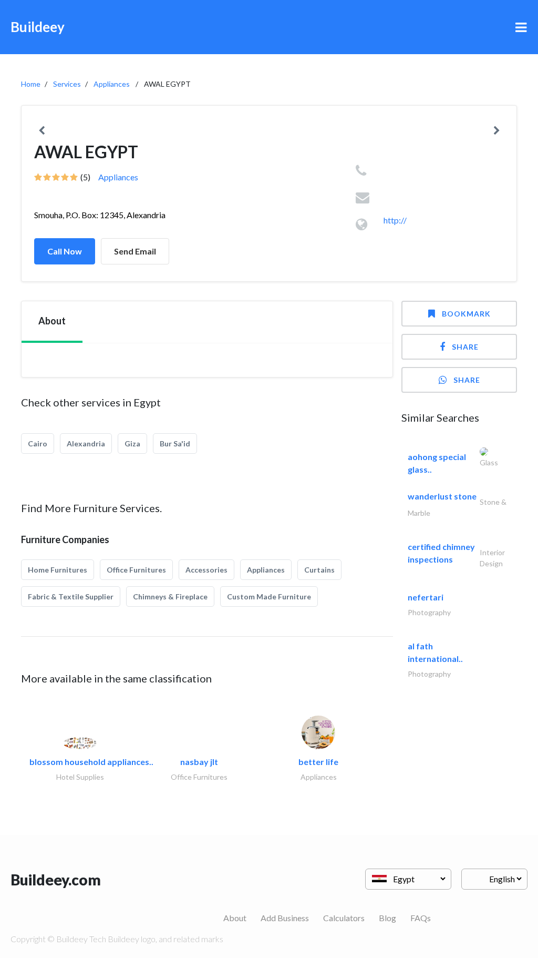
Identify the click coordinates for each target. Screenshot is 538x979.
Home (30, 83)
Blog (387, 918)
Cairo (37, 443)
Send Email (135, 251)
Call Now (64, 251)
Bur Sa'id (175, 443)
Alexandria (86, 443)
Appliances (112, 83)
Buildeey (38, 26)
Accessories (206, 569)
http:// (395, 220)
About (234, 918)
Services (67, 83)
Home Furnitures (57, 569)
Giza (132, 443)
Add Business (285, 918)
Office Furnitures (136, 569)
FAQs (420, 918)
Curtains (319, 569)
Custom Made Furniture (269, 596)
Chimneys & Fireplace (170, 596)
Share (465, 346)
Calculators (344, 918)
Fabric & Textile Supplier (70, 596)
